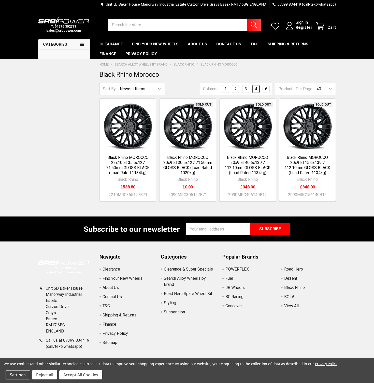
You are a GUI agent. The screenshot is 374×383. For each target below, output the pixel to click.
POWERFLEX (237, 269)
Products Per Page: (295, 88)
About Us (197, 44)
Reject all (44, 375)
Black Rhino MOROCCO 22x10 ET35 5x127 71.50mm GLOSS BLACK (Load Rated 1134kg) (128, 165)
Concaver (233, 305)
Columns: (211, 88)
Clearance (111, 44)
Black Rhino (294, 287)
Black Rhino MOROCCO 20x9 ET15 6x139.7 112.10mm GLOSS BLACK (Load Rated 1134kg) (307, 165)
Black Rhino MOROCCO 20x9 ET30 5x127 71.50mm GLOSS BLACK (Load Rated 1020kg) (187, 165)
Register (304, 27)
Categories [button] (55, 44)
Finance (107, 54)
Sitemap (110, 342)
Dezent (290, 278)
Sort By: (110, 88)
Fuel (229, 278)
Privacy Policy (141, 54)
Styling (170, 302)
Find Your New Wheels (155, 44)
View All (291, 305)
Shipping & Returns (288, 44)
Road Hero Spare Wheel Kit (188, 293)
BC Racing (234, 296)
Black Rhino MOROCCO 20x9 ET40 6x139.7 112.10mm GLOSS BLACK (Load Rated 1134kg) (247, 165)
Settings (18, 375)
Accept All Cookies (80, 375)
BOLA (289, 296)
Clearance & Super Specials (188, 269)
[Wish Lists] (276, 26)
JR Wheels (235, 287)
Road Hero (293, 269)
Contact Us (228, 44)
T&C (254, 44)
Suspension (174, 312)
